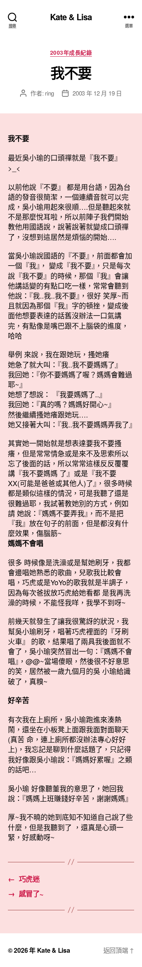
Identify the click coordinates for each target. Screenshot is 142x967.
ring (49, 93)
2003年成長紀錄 (71, 52)
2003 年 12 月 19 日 (97, 93)
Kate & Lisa (71, 17)
